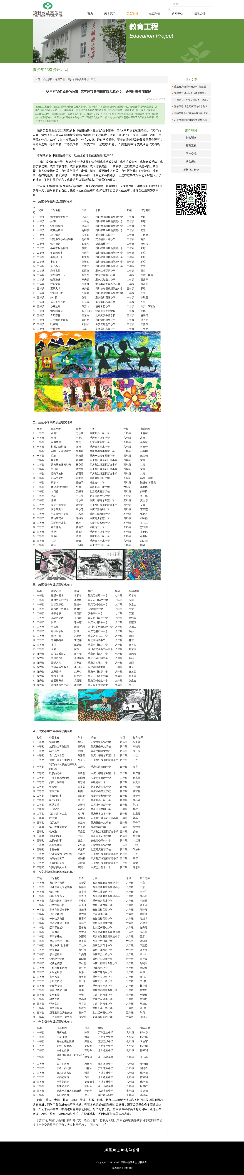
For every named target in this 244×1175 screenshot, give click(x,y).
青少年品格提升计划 (78, 79)
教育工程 (60, 79)
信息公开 (200, 13)
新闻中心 (177, 13)
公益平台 (155, 13)
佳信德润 (128, 1167)
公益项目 (132, 13)
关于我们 (110, 13)
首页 (90, 13)
